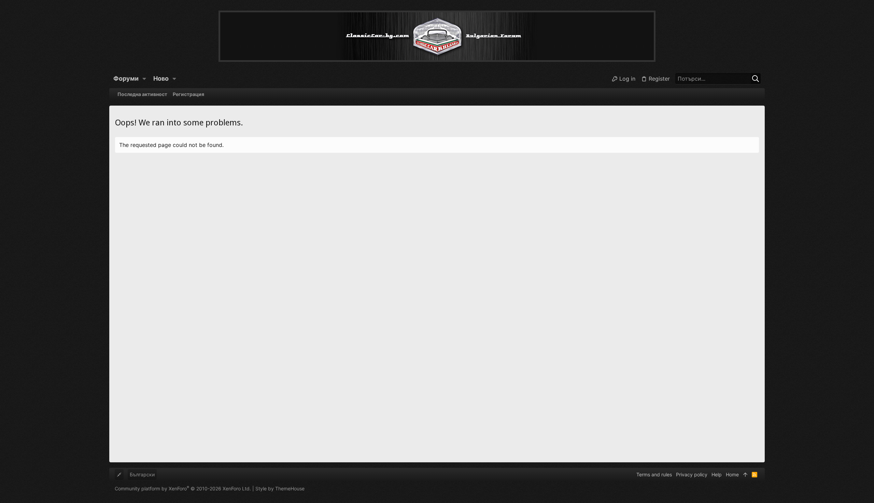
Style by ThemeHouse (280, 488)
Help (716, 474)
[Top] (745, 474)
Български (142, 474)
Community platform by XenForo (183, 488)
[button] (144, 79)
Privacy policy (691, 474)
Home (732, 474)
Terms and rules (654, 474)
